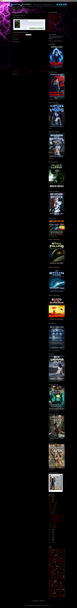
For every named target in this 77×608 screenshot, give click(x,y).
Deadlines (63, 557)
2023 (51, 501)
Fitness (58, 562)
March (52, 524)
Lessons (62, 567)
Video (50, 593)
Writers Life (51, 596)
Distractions (55, 558)
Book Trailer (62, 551)
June (52, 510)
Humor (53, 564)
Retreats (51, 583)
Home (29, 71)
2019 (51, 534)
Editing (59, 558)
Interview (50, 567)
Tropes (60, 590)
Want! (57, 593)
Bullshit (55, 552)
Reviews (17, 36)
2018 (51, 535)
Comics (51, 555)
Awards (50, 551)
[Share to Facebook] (29, 34)
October (52, 505)
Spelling (58, 586)
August (52, 509)
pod (56, 577)
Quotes (51, 581)
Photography (59, 575)
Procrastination (60, 578)
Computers (50, 556)
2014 (51, 542)
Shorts (54, 585)
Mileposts (50, 571)
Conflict (62, 556)
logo (58, 568)
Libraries (50, 568)
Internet (61, 566)
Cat (62, 552)
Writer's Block (54, 595)
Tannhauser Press (52, 31)
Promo (54, 579)
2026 (51, 496)
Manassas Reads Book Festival (57, 515)
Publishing (61, 579)
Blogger (49, 605)
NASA (60, 573)
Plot (53, 577)
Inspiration (52, 566)
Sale (50, 584)
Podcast (60, 577)
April (52, 513)
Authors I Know (61, 550)
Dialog (51, 558)
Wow (49, 595)
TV (53, 591)
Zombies (63, 596)
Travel (57, 590)
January (52, 527)
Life (54, 568)
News (55, 574)
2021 (51, 531)
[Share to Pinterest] (30, 34)
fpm (42, 605)
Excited (57, 559)
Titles (49, 590)
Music (55, 572)
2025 (51, 498)
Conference (56, 556)
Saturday (55, 584)
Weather (62, 593)
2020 (51, 532)
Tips (60, 589)
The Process (53, 589)
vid (62, 591)
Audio (55, 550)
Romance (63, 583)
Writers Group (60, 595)
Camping (59, 552)
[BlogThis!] (27, 34)
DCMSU (59, 557)
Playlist (50, 577)
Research (63, 582)
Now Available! (53, 522)
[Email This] (26, 34)
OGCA (59, 574)
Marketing (51, 569)
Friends (50, 563)
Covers (55, 557)
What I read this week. (56, 594)
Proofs (58, 579)
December (53, 502)
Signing (58, 585)
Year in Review (57, 596)
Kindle (54, 567)
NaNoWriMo (56, 573)
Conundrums (51, 557)
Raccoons (58, 581)
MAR (62, 568)
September (53, 507)
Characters (50, 553)
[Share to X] (28, 34)
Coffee (62, 553)
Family (54, 561)
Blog (58, 551)
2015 (51, 540)
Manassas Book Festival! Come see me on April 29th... (57, 517)
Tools (53, 590)
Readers (63, 581)
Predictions (50, 578)
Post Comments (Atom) (22, 74)
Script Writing (60, 584)
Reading (51, 582)
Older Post (43, 71)
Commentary (61, 555)
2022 (51, 529)
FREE (62, 562)
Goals (54, 563)
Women (62, 594)
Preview (55, 578)
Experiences (61, 559)
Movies (50, 572)
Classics (56, 553)
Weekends (50, 594)
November (53, 504)
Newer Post (15, 71)
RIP (59, 583)
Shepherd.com (25, 17)
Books (50, 552)
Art (51, 550)
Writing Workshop (54, 519)
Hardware (57, 563)
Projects (50, 579)
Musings (60, 572)
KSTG (58, 567)
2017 (51, 537)
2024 (51, 499)
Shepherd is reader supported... (57, 520)
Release (57, 582)
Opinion (62, 574)
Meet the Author (59, 569)
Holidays (63, 563)
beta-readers (54, 551)
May (52, 512)
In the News (60, 564)
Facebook (50, 561)
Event (52, 559)
